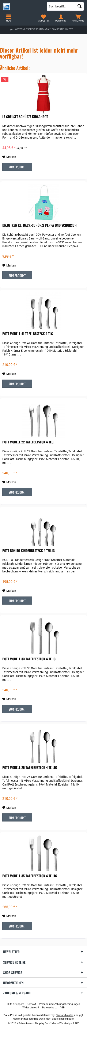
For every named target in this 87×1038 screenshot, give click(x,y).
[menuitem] (78, 18)
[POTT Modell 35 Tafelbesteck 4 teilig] (43, 853)
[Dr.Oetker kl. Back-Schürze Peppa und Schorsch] (43, 203)
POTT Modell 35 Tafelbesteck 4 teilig (29, 876)
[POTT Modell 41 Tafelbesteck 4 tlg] (43, 311)
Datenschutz (49, 1007)
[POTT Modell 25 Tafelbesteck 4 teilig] (43, 745)
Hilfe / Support (15, 1004)
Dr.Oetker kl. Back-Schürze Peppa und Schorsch (39, 225)
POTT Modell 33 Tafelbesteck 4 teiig (29, 659)
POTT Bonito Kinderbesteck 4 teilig (28, 550)
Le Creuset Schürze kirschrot (25, 117)
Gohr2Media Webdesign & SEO (62, 1023)
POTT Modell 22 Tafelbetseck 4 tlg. (28, 442)
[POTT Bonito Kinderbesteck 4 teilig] (43, 528)
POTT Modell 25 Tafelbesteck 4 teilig (29, 767)
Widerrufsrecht (30, 1007)
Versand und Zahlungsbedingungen (59, 1004)
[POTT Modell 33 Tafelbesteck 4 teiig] (43, 636)
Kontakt (31, 1004)
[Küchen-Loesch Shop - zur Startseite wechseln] (21, 6)
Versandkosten (64, 1015)
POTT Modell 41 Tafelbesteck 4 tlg (27, 333)
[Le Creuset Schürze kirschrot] (43, 94)
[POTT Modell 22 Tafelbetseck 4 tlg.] (43, 419)
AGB (62, 1007)
